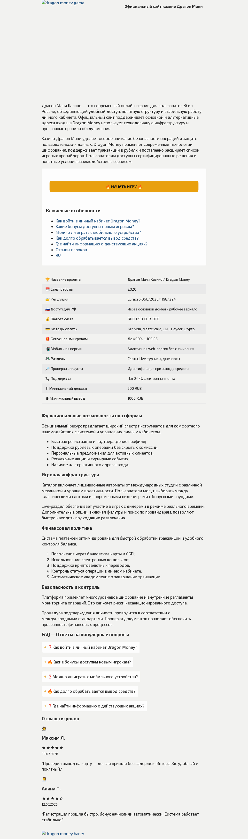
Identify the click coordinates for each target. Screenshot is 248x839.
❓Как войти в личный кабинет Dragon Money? (92, 647)
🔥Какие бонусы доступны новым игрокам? (89, 661)
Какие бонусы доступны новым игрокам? (95, 226)
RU (58, 255)
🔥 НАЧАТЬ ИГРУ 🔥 (124, 186)
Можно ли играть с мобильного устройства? (98, 232)
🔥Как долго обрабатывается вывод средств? (91, 691)
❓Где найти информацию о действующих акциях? (95, 705)
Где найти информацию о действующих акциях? (101, 243)
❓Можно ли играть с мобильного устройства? (92, 676)
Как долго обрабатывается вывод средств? (97, 238)
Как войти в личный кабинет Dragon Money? (98, 220)
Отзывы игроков (71, 249)
